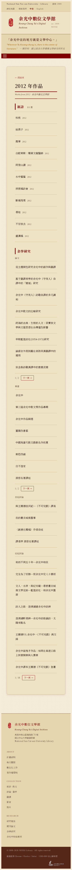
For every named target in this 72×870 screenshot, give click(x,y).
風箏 (21, 141)
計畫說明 (11, 757)
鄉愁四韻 (21, 454)
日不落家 (21, 466)
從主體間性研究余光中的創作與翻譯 (36, 267)
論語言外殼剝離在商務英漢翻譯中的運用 (36, 353)
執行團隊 (11, 762)
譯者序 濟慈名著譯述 (27, 541)
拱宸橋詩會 (25, 188)
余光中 (19, 395)
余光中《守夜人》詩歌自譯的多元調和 (36, 297)
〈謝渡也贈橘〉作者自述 (29, 529)
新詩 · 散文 (12, 786)
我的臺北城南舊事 (26, 517)
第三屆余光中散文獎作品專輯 (32, 407)
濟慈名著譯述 (23, 478)
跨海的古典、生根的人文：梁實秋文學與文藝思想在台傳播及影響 (36, 325)
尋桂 (21, 212)
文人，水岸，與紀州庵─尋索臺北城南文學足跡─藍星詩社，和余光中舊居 (36, 590)
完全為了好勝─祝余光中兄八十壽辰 (36, 574)
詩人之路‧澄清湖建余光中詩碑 (33, 606)
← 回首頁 (19, 77)
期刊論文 (11, 826)
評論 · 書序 (12, 791)
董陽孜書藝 (22, 430)
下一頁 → (27, 377)
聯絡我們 (23, 9)
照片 (9, 807)
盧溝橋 (22, 236)
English (40, 9)
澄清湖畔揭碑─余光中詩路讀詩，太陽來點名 (36, 620)
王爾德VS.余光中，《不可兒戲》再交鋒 (36, 637)
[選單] (4, 56)
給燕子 (22, 129)
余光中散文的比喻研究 (28, 311)
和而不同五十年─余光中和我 (32, 562)
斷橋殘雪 (23, 200)
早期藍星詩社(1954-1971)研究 (32, 339)
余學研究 (11, 831)
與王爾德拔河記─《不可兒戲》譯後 (36, 506)
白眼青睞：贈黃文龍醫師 (32, 153)
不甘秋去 (23, 224)
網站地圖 (11, 9)
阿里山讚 (23, 165)
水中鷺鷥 (23, 176)
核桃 (21, 117)
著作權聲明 (12, 772)
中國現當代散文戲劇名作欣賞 (32, 442)
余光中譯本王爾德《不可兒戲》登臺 (36, 667)
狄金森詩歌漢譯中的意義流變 (32, 367)
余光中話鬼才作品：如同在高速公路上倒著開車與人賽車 (36, 653)
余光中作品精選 (24, 419)
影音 (9, 802)
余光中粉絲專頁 (14, 836)
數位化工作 (12, 767)
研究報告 (11, 821)
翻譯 (9, 797)
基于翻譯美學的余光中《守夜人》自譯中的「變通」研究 (36, 281)
